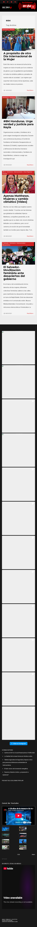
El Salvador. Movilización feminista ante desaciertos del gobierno (14, 273)
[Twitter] (8, 2)
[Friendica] (11, 2)
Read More (30, 90)
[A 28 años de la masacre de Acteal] (5, 829)
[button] (18, 347)
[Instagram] (15, 2)
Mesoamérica (6, 245)
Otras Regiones (27, 172)
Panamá (12, 29)
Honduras (12, 97)
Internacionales (18, 172)
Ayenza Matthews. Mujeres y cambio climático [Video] (16, 198)
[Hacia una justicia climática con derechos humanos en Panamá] (5, 841)
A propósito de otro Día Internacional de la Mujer (17, 56)
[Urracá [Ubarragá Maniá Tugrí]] (22, 841)
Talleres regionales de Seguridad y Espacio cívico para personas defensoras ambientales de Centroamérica (17, 762)
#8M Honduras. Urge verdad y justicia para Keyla (18, 124)
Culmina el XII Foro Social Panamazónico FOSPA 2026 (19, 752)
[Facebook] (4, 2)
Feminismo (6, 29)
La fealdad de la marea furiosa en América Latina (18, 756)
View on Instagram (19, 743)
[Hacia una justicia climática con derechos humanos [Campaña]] (22, 835)
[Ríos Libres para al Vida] (5, 835)
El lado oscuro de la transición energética (16, 768)
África (4, 172)
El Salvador (6, 243)
